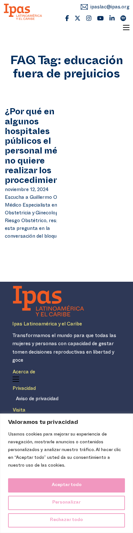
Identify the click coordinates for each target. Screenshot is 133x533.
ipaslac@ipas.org (109, 7)
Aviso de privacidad (37, 399)
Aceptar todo (67, 485)
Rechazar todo (66, 520)
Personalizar (66, 503)
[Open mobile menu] (126, 27)
